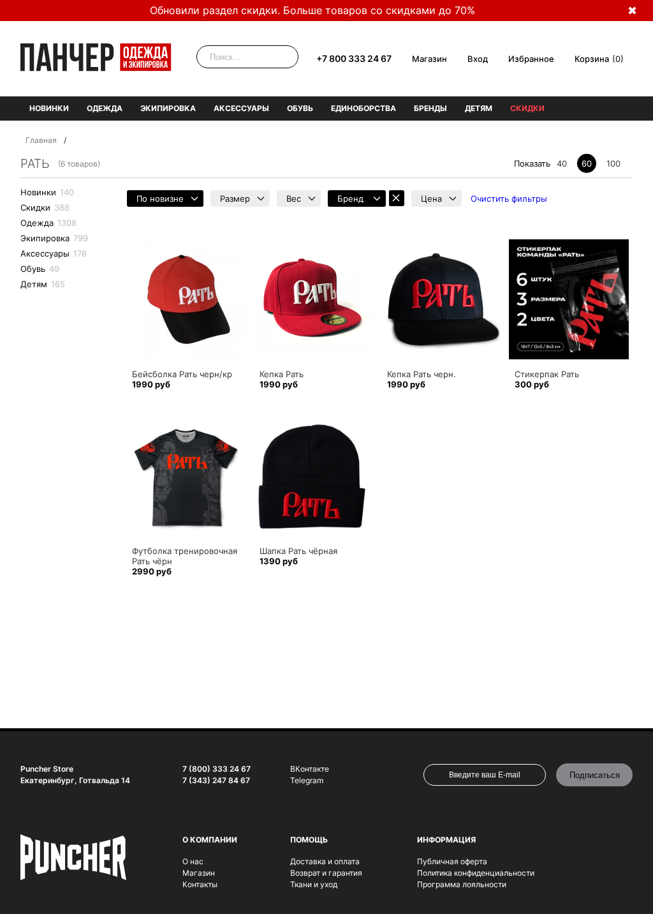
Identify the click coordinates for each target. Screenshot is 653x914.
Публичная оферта (452, 861)
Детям (478, 108)
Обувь (300, 108)
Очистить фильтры (509, 198)
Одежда (104, 108)
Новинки (49, 108)
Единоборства (363, 108)
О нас (192, 861)
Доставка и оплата (325, 861)
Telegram (306, 780)
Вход (477, 59)
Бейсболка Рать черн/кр (182, 374)
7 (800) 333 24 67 (216, 769)
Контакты (199, 884)
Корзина (592, 59)
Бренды (430, 108)
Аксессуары (241, 108)
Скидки (527, 108)
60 (587, 163)
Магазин (429, 59)
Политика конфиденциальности (475, 873)
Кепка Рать (282, 374)
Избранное (531, 59)
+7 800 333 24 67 (354, 58)
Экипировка (168, 108)
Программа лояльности (461, 884)
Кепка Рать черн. (421, 374)
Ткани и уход (313, 884)
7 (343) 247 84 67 (216, 780)
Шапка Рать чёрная (298, 551)
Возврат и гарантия (326, 873)
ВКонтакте (309, 769)
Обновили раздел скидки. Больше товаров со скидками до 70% (312, 10)
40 (562, 163)
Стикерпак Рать (547, 374)
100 (613, 163)
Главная (41, 140)
